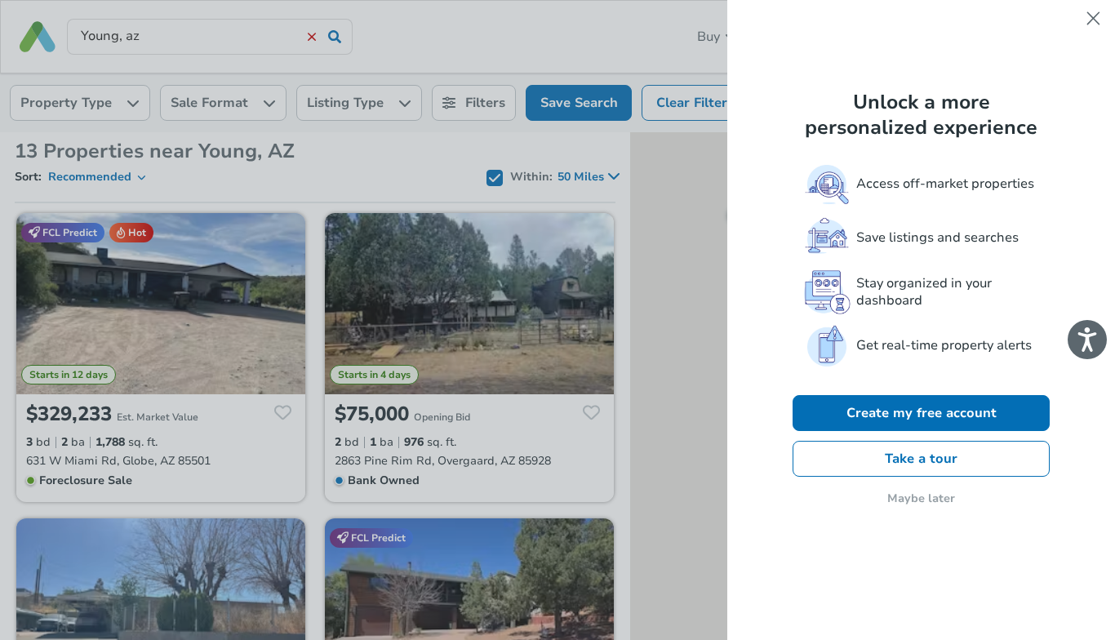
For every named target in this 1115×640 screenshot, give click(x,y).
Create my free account (921, 413)
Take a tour (921, 459)
